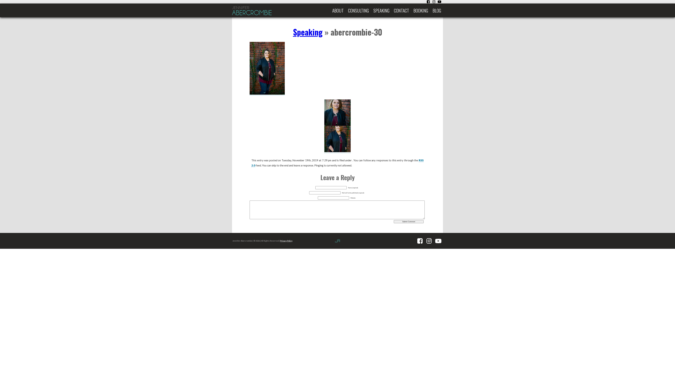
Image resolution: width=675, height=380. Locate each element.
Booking (420, 10)
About (338, 10)
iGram (434, 2)
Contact (401, 10)
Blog (437, 10)
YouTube (439, 2)
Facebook (428, 2)
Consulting (358, 10)
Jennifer (252, 11)
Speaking (381, 10)
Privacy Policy (286, 241)
